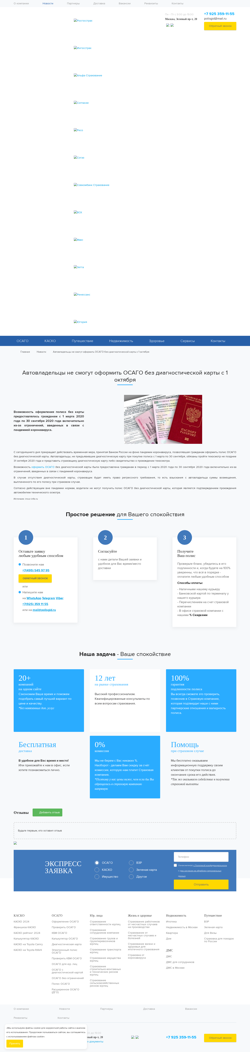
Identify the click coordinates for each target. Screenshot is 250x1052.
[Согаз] (115, 158)
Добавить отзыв (49, 812)
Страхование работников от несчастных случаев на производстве (144, 924)
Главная (25, 351)
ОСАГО (23, 341)
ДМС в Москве (175, 967)
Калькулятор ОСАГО (65, 938)
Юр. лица (96, 915)
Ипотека (171, 921)
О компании (21, 3)
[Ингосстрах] (115, 48)
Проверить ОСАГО (64, 927)
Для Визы (210, 933)
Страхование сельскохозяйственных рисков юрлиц (104, 983)
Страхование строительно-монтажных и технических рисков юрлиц (105, 970)
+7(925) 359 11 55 (35, 604)
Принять (14, 1043)
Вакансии (125, 3)
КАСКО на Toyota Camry (28, 944)
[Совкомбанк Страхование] (115, 185)
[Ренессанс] (115, 295)
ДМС (169, 950)
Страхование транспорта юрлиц (105, 951)
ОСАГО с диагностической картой (67, 971)
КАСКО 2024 (21, 921)
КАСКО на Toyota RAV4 (28, 950)
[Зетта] (115, 267)
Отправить (201, 884)
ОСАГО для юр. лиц (64, 964)
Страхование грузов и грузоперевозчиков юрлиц (104, 941)
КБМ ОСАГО (59, 933)
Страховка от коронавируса (137, 956)
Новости (48, 3)
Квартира (172, 933)
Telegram (48, 598)
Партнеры (73, 3)
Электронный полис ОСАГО (64, 951)
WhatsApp (34, 598)
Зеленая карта (213, 927)
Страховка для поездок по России (219, 940)
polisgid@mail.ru (215, 18)
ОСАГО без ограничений (68, 978)
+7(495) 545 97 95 (35, 570)
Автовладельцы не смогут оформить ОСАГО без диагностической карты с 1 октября (101, 351)
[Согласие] (115, 103)
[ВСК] (115, 212)
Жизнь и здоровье (140, 915)
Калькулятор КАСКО (26, 938)
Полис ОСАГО (61, 984)
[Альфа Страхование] (115, 75)
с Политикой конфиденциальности (210, 865)
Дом (168, 938)
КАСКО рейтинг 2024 (27, 933)
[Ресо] (115, 130)
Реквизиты (151, 3)
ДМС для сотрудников (180, 962)
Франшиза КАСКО (25, 927)
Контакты (177, 3)
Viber (59, 598)
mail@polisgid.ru (44, 610)
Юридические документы (87, 1041)
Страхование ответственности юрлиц (105, 923)
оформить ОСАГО (42, 467)
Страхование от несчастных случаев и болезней (142, 935)
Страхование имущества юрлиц (105, 959)
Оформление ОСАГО (65, 921)
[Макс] (115, 240)
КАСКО (50, 341)
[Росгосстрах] (115, 21)
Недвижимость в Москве (182, 927)
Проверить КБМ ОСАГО (67, 958)
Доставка (99, 3)
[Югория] (115, 322)
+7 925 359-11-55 (219, 14)
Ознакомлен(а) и (202, 870)
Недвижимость (121, 341)
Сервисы (187, 341)
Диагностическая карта (66, 944)
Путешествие (82, 341)
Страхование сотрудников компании (104, 931)
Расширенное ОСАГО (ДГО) (65, 991)
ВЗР (206, 921)
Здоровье (156, 341)
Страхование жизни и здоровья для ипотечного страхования (143, 947)
